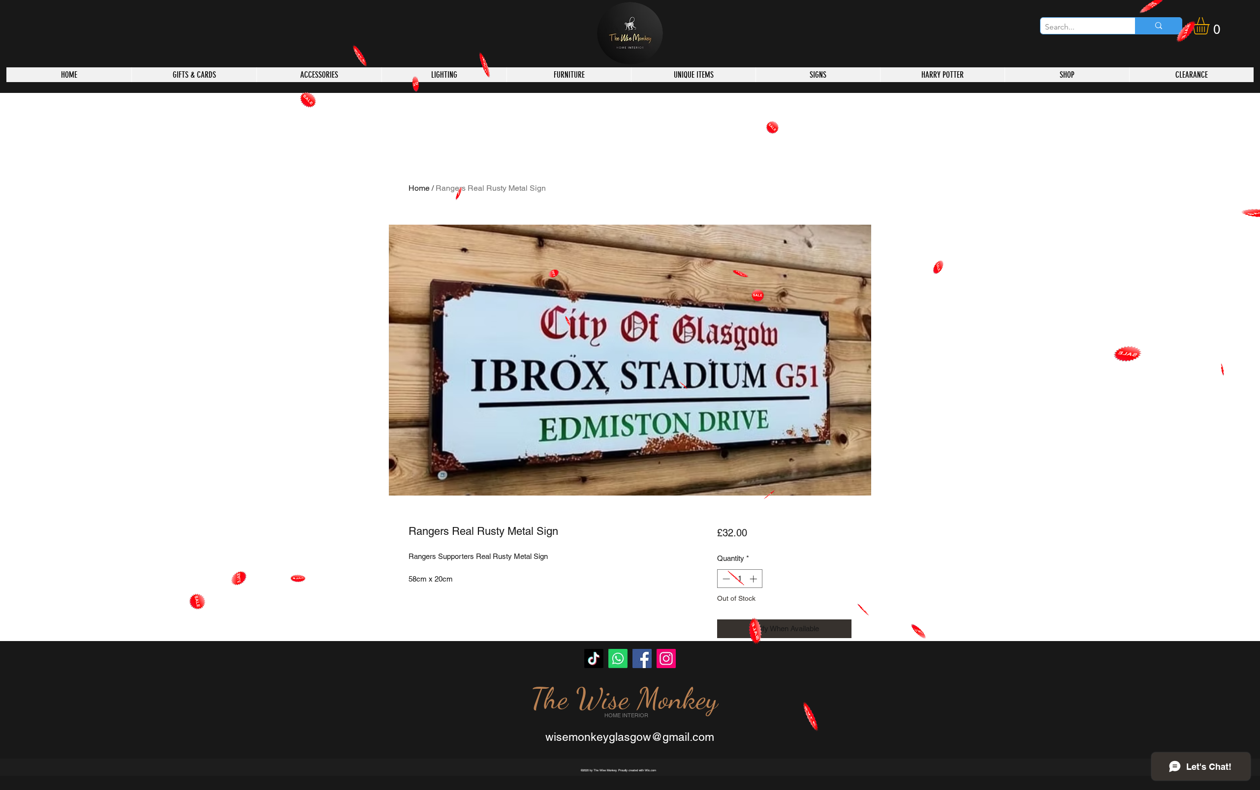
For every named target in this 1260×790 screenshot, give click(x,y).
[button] (1210, 25)
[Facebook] (642, 658)
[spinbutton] (739, 579)
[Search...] (1158, 26)
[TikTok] (593, 658)
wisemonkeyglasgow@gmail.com (629, 737)
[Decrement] (725, 579)
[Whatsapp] (618, 658)
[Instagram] (666, 658)
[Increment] (754, 579)
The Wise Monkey (624, 698)
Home (419, 188)
